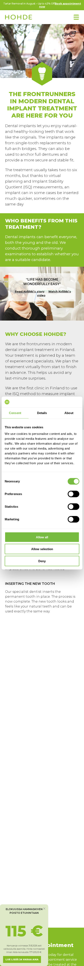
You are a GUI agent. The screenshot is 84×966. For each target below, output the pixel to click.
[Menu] (76, 17)
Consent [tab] (15, 412)
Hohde (18, 17)
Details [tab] (42, 412)
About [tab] (68, 412)
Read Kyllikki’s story (29, 291)
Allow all (42, 537)
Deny (42, 561)
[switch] (73, 494)
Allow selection (42, 549)
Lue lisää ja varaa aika (22, 959)
